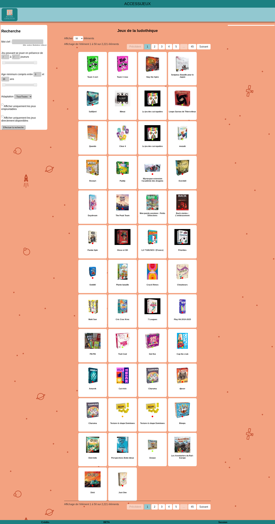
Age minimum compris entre (17, 74)
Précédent (135, 46)
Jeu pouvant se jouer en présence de (22, 53)
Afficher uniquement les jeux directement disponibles (18, 119)
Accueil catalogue (9, 18)
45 (192, 46)
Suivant (203, 46)
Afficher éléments (79, 38)
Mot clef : (6, 41)
